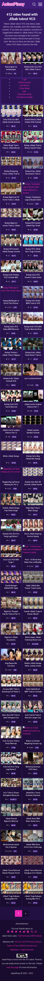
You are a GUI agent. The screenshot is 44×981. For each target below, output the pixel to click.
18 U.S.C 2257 (21, 942)
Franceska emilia (24, 94)
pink (24, 91)
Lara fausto (24, 85)
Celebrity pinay (24, 82)
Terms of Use (12, 946)
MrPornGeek (36, 936)
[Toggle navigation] (40, 4)
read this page (12, 967)
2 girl (24, 79)
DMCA (22, 946)
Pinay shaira (24, 88)
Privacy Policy (34, 942)
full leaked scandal (24, 97)
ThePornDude (23, 936)
